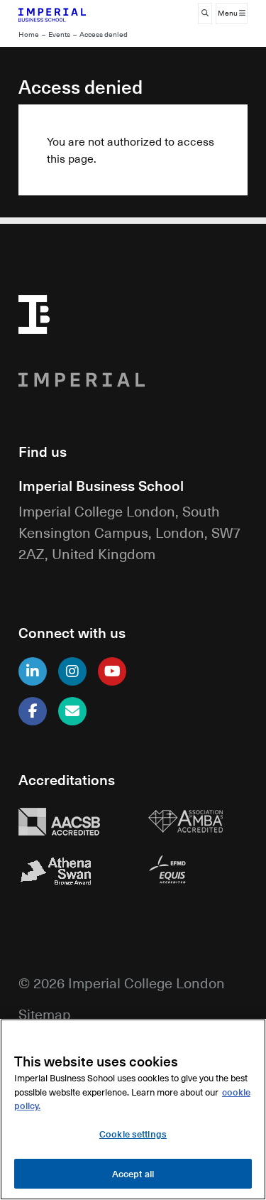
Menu (228, 13)
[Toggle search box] (205, 13)
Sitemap (44, 1013)
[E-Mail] (72, 711)
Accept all (133, 1173)
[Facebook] (32, 711)
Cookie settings (133, 1133)
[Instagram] (72, 671)
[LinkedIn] (32, 671)
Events (59, 34)
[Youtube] (112, 671)
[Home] (68, 13)
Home (28, 34)
